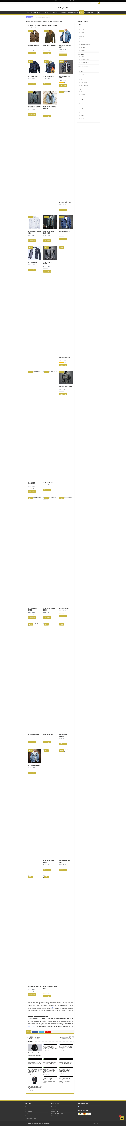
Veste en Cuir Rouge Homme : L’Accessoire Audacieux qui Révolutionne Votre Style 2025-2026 (35, 1071)
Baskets (82, 38)
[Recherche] (99, 3)
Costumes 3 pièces (85, 62)
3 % (34, 17)
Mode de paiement (55, 1109)
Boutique (28, 2)
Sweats (82, 115)
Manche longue (85, 108)
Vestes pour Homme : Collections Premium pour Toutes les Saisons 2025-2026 (49, 1071)
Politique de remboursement (57, 1113)
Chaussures (54, 12)
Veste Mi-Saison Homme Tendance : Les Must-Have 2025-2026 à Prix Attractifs (65, 1062)
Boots (82, 41)
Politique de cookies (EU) (30, 1118)
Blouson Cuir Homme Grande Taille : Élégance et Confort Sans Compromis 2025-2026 (35, 1062)
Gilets (82, 71)
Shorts (82, 32)
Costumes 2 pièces (85, 59)
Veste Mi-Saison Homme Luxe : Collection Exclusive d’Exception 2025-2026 (49, 1062)
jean (53, 1007)
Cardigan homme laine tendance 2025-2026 (34, 1037)
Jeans (82, 26)
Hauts (33, 12)
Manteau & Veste (37, 21)
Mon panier (52, 2)
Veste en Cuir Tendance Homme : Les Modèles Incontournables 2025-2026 (65, 1070)
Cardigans (83, 91)
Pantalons (83, 29)
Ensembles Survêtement (84, 66)
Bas (39, 12)
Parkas (82, 74)
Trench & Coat (84, 77)
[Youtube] (96, 1123)
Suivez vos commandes (43, 2)
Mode (32, 21)
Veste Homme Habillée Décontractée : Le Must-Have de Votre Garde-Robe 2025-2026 (35, 1086)
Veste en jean (84, 82)
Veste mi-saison (84, 85)
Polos (82, 103)
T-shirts (82, 118)
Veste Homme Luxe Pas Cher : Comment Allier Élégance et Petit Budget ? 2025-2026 (65, 1080)
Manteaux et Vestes (83, 69)
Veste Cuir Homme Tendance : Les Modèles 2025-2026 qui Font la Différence (66, 1047)
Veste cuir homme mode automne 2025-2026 (65, 1037)
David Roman (31, 27)
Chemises (83, 94)
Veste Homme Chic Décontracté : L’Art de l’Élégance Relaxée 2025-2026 (49, 1080)
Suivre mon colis (54, 1115)
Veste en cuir (83, 79)
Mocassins (83, 47)
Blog (82, 12)
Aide (56, 2)
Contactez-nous (89, 12)
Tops (80, 89)
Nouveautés (64, 12)
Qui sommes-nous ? (29, 1106)
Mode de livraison (55, 1106)
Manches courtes (86, 96)
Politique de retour (55, 1111)
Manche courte (85, 106)
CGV (26, 1109)
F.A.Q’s (26, 1113)
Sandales (83, 50)
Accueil (28, 12)
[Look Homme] (63, 7)
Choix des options (32, 53)
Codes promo (34, 2)
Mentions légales (28, 1111)
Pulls (82, 112)
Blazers (82, 56)
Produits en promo (73, 12)
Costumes (46, 12)
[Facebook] (93, 1123)
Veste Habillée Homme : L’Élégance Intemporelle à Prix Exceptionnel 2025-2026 (50, 1047)
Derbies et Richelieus (85, 44)
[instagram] (97, 1123)
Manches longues (86, 99)
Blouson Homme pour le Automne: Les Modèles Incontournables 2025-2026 (34, 1054)
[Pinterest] (94, 1123)
